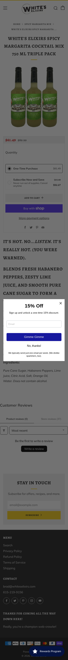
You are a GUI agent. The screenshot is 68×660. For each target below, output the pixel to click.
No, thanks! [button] (34, 346)
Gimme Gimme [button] (34, 337)
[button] (60, 303)
